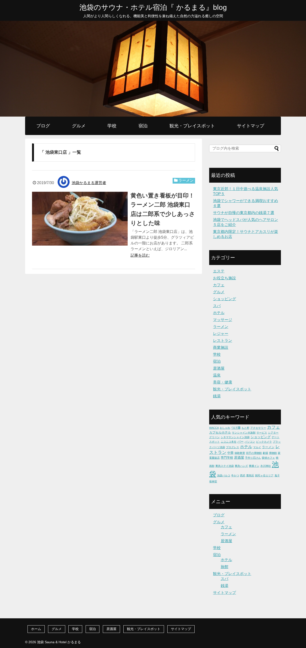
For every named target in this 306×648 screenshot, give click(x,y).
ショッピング (224, 299)
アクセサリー (258, 427)
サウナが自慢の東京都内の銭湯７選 (243, 213)
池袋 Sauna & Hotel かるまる (59, 642)
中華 (230, 453)
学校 (111, 125)
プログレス (232, 447)
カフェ (218, 285)
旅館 (224, 567)
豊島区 (250, 475)
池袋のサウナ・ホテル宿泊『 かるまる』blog (153, 7)
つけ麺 (235, 427)
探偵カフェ (268, 457)
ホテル (218, 313)
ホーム (36, 629)
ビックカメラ (264, 441)
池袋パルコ (223, 475)
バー (240, 441)
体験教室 (240, 452)
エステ (218, 271)
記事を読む (140, 255)
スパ (217, 306)
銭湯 (217, 396)
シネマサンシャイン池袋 (235, 437)
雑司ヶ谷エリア (264, 475)
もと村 (245, 427)
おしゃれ (225, 427)
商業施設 (220, 347)
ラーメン (186, 180)
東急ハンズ (241, 465)
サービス (262, 432)
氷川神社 (265, 465)
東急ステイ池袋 (224, 465)
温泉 (217, 375)
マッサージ (222, 320)
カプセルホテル (220, 432)
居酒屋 (218, 368)
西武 (242, 475)
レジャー (220, 334)
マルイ (257, 447)
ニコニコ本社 (228, 441)
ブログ (43, 125)
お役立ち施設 (224, 278)
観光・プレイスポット (192, 125)
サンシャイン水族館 (244, 432)
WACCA (214, 427)
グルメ (79, 125)
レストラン (222, 340)
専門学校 (227, 457)
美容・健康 (222, 382)
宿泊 (143, 125)
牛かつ (235, 475)
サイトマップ (250, 125)
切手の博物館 (254, 452)
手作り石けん (253, 457)
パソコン (250, 441)
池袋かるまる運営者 (89, 183)
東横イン (254, 465)
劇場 (265, 452)
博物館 (273, 452)
